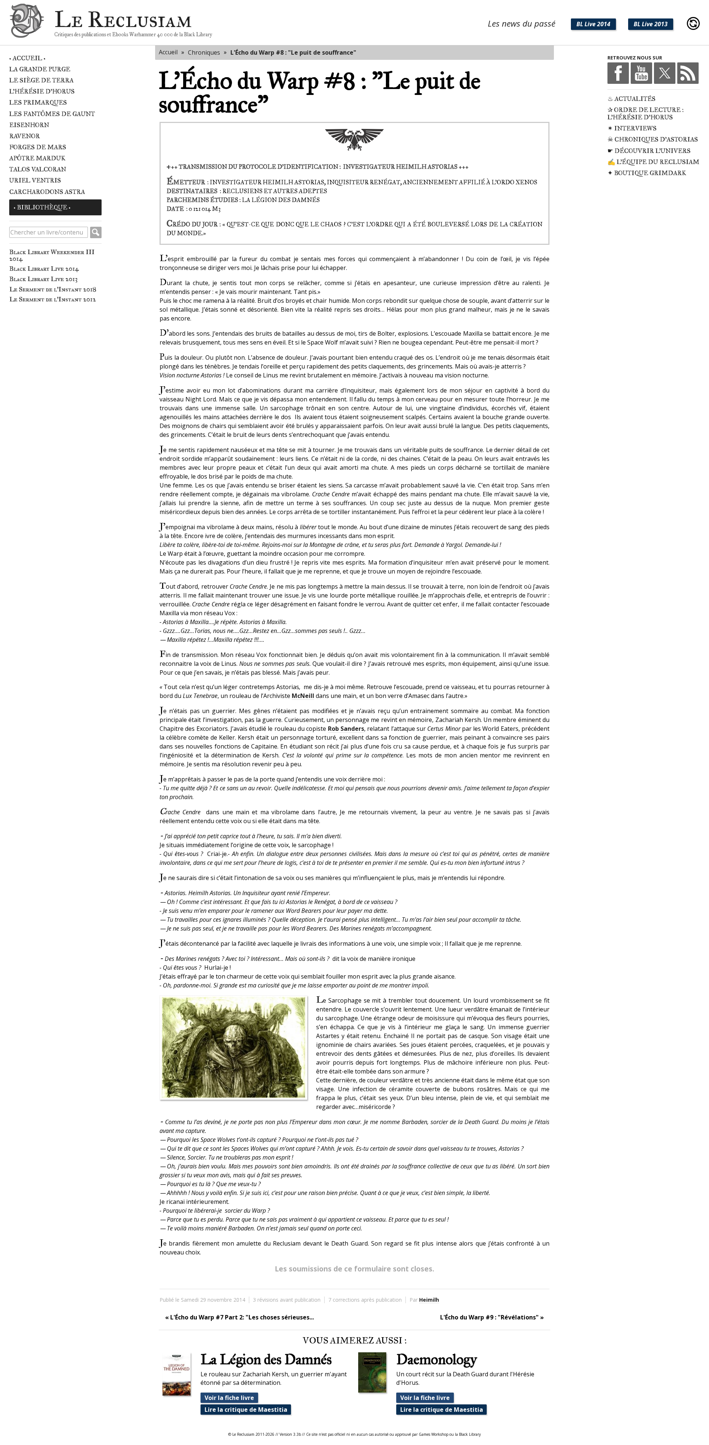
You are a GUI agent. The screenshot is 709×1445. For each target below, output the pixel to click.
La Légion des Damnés (266, 1359)
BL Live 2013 (651, 24)
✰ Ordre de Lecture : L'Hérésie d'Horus (645, 113)
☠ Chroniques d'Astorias (652, 139)
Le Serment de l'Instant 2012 (52, 299)
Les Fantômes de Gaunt (52, 114)
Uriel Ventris (35, 180)
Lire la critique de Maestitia (246, 1409)
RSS (688, 73)
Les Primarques (38, 102)
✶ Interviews (632, 128)
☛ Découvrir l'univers (649, 151)
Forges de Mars (37, 147)
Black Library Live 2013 (43, 279)
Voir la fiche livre (229, 1398)
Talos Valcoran (37, 169)
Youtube (641, 73)
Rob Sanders (346, 729)
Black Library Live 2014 (44, 268)
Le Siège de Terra (41, 80)
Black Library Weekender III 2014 (52, 255)
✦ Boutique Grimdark (646, 173)
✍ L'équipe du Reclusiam (653, 162)
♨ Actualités (631, 99)
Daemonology (436, 1359)
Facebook (618, 73)
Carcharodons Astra (47, 192)
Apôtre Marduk (37, 158)
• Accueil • (27, 58)
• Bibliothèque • (42, 207)
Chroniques (204, 52)
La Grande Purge (39, 69)
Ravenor (24, 136)
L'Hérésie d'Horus (42, 91)
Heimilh (429, 1299)
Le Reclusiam (26, 23)
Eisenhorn (29, 125)
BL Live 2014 (593, 24)
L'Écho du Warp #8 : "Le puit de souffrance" (293, 52)
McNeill (303, 696)
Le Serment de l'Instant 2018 (52, 289)
